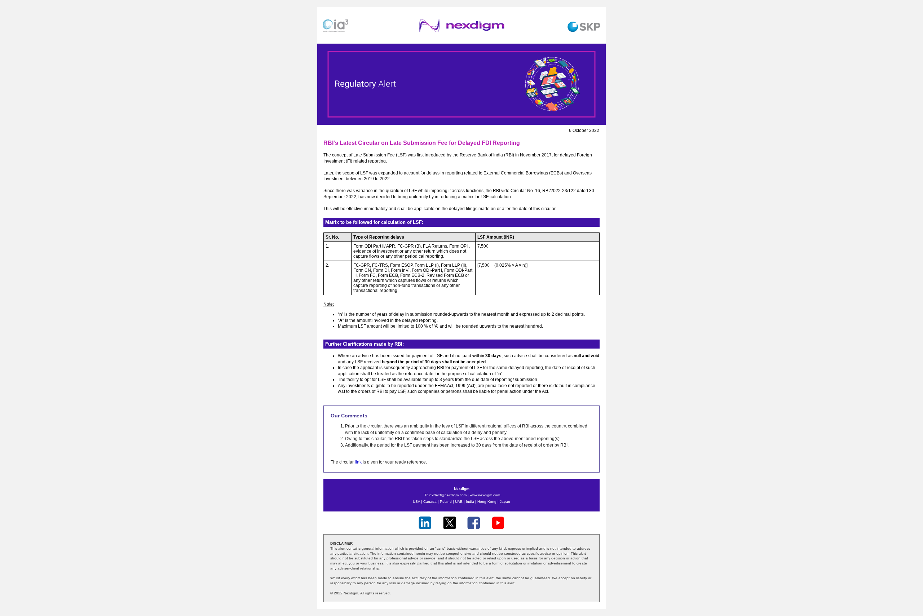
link (358, 462)
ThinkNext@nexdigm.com (445, 495)
